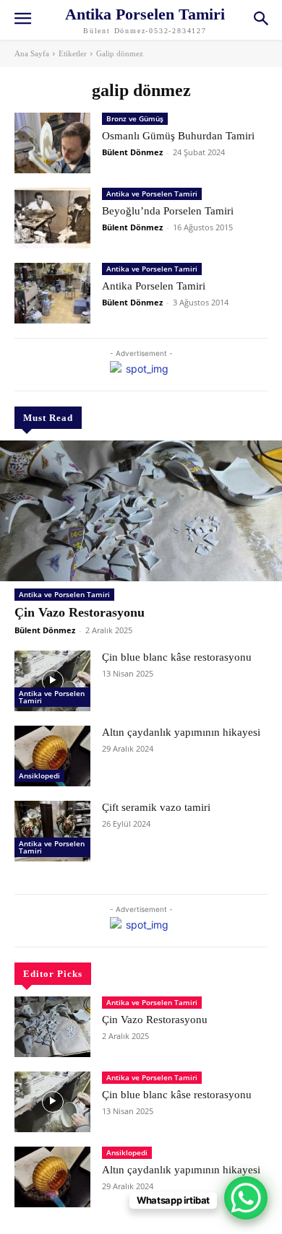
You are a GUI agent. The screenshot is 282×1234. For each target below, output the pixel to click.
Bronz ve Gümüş (134, 118)
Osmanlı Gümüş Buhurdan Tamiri (178, 136)
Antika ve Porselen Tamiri (64, 594)
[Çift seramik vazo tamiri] (52, 831)
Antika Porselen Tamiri (153, 286)
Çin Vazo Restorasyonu (79, 612)
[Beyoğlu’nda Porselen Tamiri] (52, 218)
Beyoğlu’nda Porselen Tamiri (168, 211)
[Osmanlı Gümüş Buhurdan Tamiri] (52, 143)
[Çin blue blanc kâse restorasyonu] (52, 681)
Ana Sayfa (31, 53)
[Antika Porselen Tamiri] (52, 293)
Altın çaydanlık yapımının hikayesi (181, 732)
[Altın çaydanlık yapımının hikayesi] (52, 756)
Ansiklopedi (39, 775)
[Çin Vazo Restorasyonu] (141, 510)
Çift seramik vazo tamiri (156, 807)
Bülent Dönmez (44, 630)
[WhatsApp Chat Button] (246, 1198)
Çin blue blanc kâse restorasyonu (177, 657)
